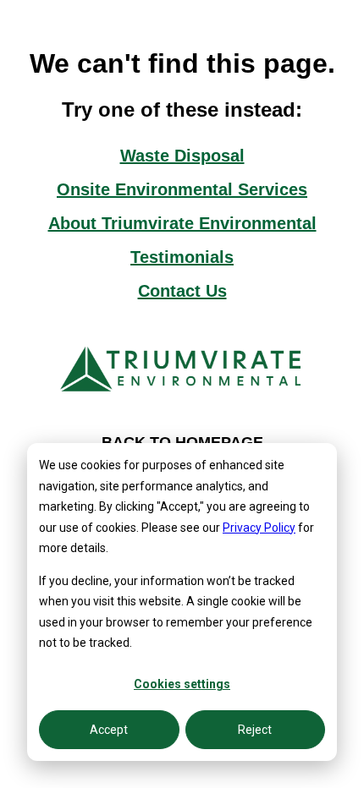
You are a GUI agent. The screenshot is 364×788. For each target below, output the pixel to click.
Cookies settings (182, 684)
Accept (109, 729)
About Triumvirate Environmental (182, 223)
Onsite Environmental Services (182, 189)
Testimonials (182, 257)
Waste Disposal (182, 155)
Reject (255, 729)
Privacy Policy (259, 527)
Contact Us (182, 291)
